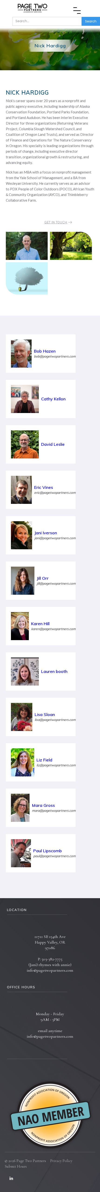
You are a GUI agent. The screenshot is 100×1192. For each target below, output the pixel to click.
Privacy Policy (61, 1160)
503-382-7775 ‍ (52, 959)
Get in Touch (55, 222)
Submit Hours (16, 1166)
